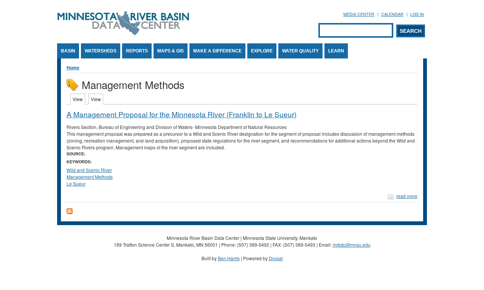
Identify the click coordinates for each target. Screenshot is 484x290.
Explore (262, 51)
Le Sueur (76, 183)
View (79, 99)
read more (406, 196)
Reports (137, 51)
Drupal (276, 258)
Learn (336, 51)
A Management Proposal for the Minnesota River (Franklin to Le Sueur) (181, 114)
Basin (68, 51)
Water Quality (300, 51)
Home (73, 67)
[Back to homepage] (123, 33)
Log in (417, 14)
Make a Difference (217, 51)
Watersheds (100, 51)
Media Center (358, 14)
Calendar (392, 14)
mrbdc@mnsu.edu (352, 244)
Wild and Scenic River (89, 170)
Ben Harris (229, 258)
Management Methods (90, 176)
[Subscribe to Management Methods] (70, 212)
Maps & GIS (170, 51)
